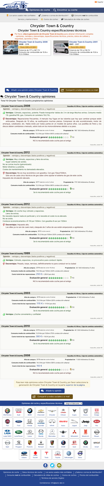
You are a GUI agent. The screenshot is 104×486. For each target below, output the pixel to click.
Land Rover (18, 436)
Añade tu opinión (53, 390)
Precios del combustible (89, 475)
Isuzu (63, 425)
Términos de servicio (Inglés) (52, 478)
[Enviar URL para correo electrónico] (59, 465)
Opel (7, 447)
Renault (41, 447)
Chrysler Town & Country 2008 (33, 42)
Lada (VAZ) (7, 436)
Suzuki (35, 457)
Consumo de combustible (86, 15)
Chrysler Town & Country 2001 (83, 42)
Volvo (80, 457)
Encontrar (67, 10)
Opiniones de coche (11, 472)
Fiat (7, 425)
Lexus (30, 436)
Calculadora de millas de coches (76, 19)
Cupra (74, 415)
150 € (39, 366)
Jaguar (74, 425)
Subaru (24, 457)
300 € (39, 336)
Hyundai (41, 425)
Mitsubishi (74, 436)
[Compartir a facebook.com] (45, 465)
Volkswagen (68, 457)
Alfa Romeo (7, 415)
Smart (97, 447)
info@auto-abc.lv (57, 483)
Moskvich (85, 436)
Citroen (63, 415)
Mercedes (52, 436)
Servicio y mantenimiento (28, 19)
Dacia (85, 415)
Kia (97, 425)
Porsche (30, 447)
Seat (74, 447)
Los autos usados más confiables (22, 15)
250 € (39, 274)
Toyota (57, 457)
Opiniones (39, 10)
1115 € (40, 303)
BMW (30, 415)
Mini (63, 436)
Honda (29, 425)
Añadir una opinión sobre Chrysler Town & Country (34, 90)
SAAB (63, 447)
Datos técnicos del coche (32, 472)
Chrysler (52, 415)
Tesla (46, 457)
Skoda (85, 447)
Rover (52, 447)
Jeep (85, 425)
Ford (18, 425)
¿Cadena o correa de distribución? (54, 15)
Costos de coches (51, 19)
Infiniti (52, 425)
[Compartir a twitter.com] (52, 465)
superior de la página (75, 385)
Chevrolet (40, 415)
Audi (18, 415)
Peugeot (19, 447)
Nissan (96, 436)
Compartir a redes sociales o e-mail (82, 90)
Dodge (96, 415)
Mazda (40, 436)
